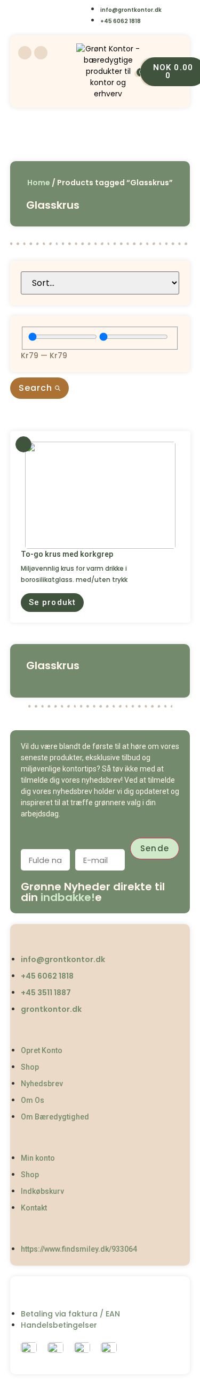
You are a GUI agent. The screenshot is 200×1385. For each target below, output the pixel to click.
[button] (52, 602)
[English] (55, 9)
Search (37, 388)
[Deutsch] (55, 23)
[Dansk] (33, 9)
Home (38, 182)
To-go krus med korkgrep (67, 554)
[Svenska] (76, 9)
